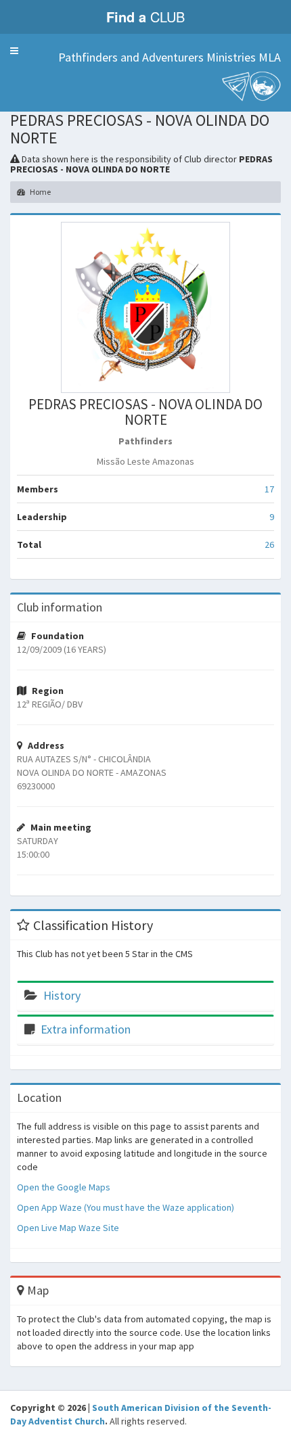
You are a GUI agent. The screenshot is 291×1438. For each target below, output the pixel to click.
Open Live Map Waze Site (68, 1228)
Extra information (86, 1029)
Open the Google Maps (63, 1187)
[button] (14, 51)
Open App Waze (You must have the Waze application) (125, 1207)
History (62, 995)
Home (39, 192)
